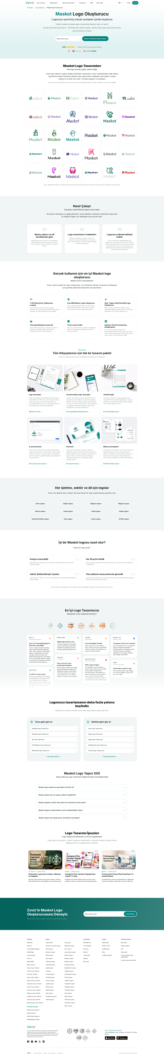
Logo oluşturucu (40, 7)
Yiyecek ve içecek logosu (53, 945)
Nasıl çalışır (124, 952)
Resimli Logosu (69, 955)
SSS (122, 949)
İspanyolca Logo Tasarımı (34, 983)
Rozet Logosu (68, 977)
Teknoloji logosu (50, 964)
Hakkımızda (105, 942)
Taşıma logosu (50, 999)
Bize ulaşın (124, 942)
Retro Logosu (68, 1006)
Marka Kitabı (30, 961)
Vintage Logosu (69, 971)
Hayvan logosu (50, 980)
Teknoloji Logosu (69, 999)
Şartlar (45, 1053)
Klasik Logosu (68, 996)
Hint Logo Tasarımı (32, 974)
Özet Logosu (68, 993)
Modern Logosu (69, 958)
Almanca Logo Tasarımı (33, 980)
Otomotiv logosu (50, 961)
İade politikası (51, 1053)
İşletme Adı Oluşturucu (33, 1010)
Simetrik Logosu (69, 980)
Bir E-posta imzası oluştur (38, 464)
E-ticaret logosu (50, 974)
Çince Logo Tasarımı (32, 977)
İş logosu (48, 971)
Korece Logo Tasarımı (33, 987)
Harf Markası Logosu (70, 974)
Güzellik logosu (50, 977)
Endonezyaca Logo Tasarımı (35, 1002)
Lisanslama (60, 1053)
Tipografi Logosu (69, 990)
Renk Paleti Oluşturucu (33, 1016)
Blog (103, 952)
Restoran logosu (50, 952)
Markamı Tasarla (35, 411)
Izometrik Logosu (69, 964)
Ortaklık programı (107, 955)
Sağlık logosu (49, 968)
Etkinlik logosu (50, 990)
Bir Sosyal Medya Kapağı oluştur (77, 411)
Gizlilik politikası (38, 1053)
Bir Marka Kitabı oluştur (111, 464)
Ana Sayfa (30, 7)
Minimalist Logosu (69, 945)
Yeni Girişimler (87, 945)
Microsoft (86, 961)
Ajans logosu (49, 993)
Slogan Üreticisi (31, 1013)
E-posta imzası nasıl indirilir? (128, 960)
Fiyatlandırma (106, 949)
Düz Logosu (68, 949)
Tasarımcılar (86, 955)
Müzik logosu (49, 987)
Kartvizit (29, 945)
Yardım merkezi (125, 945)
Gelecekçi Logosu (70, 1002)
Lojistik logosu (50, 983)
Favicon (29, 958)
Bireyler (85, 952)
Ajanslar (85, 958)
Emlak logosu (49, 955)
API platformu (87, 942)
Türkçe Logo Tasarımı (33, 971)
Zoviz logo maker (53, 74)
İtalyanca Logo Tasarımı (33, 993)
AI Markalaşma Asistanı (33, 1019)
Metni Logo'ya (31, 964)
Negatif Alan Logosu (70, 968)
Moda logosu (49, 949)
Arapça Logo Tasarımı (33, 968)
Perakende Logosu (51, 996)
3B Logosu (68, 942)
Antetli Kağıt (30, 952)
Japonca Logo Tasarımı (33, 999)
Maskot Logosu (69, 961)
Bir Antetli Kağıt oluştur (111, 411)
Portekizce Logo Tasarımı (34, 996)
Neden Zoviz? (106, 945)
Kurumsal (85, 949)
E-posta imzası (31, 955)
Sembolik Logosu (69, 987)
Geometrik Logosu (70, 983)
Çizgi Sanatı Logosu (70, 952)
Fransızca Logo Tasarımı (34, 990)
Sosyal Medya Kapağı (33, 949)
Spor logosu (49, 958)
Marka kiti (29, 942)
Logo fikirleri (49, 942)
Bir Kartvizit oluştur (73, 464)
